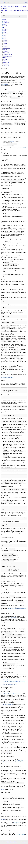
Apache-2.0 (16, 818)
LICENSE (5, 59)
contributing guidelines (20, 834)
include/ (4, 30)
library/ (4, 32)
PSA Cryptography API (6, 84)
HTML (22, 762)
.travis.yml (5, 46)
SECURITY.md (6, 64)
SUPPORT (24, 147)
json (25, 841)
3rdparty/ (5, 21)
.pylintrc (4, 45)
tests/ (4, 37)
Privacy (11, 842)
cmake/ (4, 24)
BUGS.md (5, 49)
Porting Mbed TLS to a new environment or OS (13, 679)
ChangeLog (5, 51)
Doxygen (12, 141)
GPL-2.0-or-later (16, 822)
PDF (18, 762)
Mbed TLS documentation (7, 134)
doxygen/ (5, 29)
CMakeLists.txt (6, 52)
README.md (6, 62)
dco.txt (4, 57)
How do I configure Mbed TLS (10, 684)
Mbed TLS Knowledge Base (7, 377)
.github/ (4, 19)
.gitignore (5, 40)
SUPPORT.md (6, 65)
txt (22, 841)
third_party (10, 6)
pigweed (3, 6)
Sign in (25, 2)
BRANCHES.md (6, 48)
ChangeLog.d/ (6, 22)
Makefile (5, 60)
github (17, 6)
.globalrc (5, 41)
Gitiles (8, 842)
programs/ (5, 33)
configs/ (5, 25)
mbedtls (4, 8)
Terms (15, 842)
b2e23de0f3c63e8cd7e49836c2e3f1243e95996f (14, 10)
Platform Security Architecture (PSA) (12, 693)
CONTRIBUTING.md (7, 54)
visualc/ (4, 38)
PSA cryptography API (8, 704)
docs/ (4, 27)
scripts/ (4, 35)
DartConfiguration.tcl (7, 56)
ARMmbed (23, 6)
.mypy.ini (5, 43)
